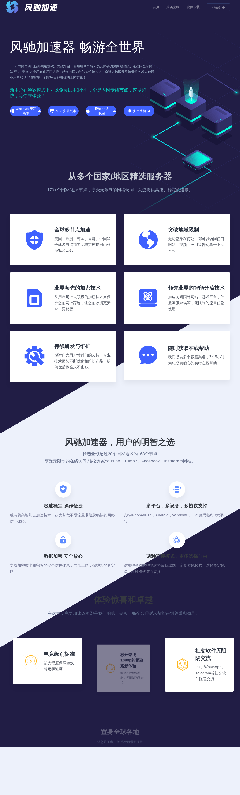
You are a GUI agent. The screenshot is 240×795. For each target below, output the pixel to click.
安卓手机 (139, 111)
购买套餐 (173, 7)
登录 (215, 7)
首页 (156, 7)
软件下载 (193, 7)
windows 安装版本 (26, 111)
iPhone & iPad (102, 111)
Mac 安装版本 (66, 111)
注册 (222, 7)
